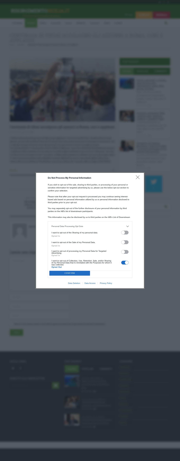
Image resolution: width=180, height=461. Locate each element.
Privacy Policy (106, 283)
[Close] (138, 178)
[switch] (125, 232)
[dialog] (90, 231)
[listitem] (90, 226)
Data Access (90, 283)
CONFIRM (70, 273)
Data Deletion (74, 283)
